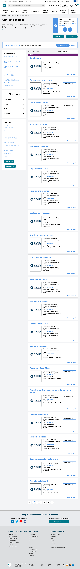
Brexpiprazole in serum (40, 257)
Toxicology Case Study (40, 368)
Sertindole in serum (39, 301)
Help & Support (21, 1)
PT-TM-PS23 (54, 83)
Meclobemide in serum (40, 213)
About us (5, 1)
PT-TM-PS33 (54, 260)
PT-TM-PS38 (54, 216)
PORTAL (57, 37)
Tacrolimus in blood (39, 414)
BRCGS (31, 547)
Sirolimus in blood (38, 437)
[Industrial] (8, 545)
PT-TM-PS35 (54, 304)
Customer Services (55, 534)
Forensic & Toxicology (14, 542)
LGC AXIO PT (50, 66)
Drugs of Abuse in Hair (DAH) (10, 57)
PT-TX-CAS (54, 371)
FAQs (5, 156)
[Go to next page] (52, 502)
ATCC (30, 545)
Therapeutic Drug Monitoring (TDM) (9, 75)
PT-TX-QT (53, 395)
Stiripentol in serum (39, 146)
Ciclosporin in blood (39, 102)
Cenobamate (35, 58)
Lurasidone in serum (39, 324)
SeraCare (31, 543)
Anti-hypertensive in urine (42, 235)
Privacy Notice (41, 564)
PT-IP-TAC (53, 417)
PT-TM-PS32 (54, 349)
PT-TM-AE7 (53, 127)
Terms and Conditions (31, 564)
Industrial (11, 544)
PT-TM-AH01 (54, 238)
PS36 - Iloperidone (38, 279)
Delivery (53, 543)
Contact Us (53, 536)
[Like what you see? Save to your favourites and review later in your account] (71, 5)
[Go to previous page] (29, 502)
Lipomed (31, 555)
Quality (9, 1)
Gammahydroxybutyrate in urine (45, 459)
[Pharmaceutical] (8, 536)
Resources (14, 1)
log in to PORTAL (9, 142)
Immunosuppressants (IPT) (12, 71)
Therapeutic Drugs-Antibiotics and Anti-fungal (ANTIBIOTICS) (12, 80)
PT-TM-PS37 (54, 194)
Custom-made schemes (11, 134)
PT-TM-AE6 (53, 149)
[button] (14, 100)
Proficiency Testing (13, 15)
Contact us (28, 1)
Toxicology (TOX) (9, 85)
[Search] (43, 6)
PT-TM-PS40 (54, 171)
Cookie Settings (58, 564)
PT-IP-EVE (53, 484)
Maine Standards (33, 541)
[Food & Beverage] (8, 538)
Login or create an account (12, 45)
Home (4, 15)
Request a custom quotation (58, 547)
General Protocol (9, 150)
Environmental (12, 540)
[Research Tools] (8, 534)
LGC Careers (32, 538)
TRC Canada (32, 553)
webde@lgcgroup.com (66, 1)
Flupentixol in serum (39, 169)
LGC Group (32, 534)
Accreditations (8, 153)
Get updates (58, 522)
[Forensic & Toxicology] (8, 543)
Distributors (54, 541)
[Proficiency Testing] (8, 547)
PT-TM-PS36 (54, 282)
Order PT (72, 37)
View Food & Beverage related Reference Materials (12, 138)
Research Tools (12, 534)
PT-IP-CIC (53, 105)
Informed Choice (33, 549)
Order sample (71, 74)
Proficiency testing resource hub (12, 146)
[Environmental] (8, 541)
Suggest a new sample (10, 131)
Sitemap (53, 545)
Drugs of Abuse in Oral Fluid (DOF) (12, 62)
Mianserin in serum (38, 346)
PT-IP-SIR (53, 440)
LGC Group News (33, 536)
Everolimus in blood (39, 481)
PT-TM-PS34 (54, 326)
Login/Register (62, 45)
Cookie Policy (49, 564)
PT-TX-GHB (54, 462)
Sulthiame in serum (38, 124)
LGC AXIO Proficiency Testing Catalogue (10, 126)
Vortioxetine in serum (39, 191)
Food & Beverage (13, 538)
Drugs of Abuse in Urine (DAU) (11, 67)
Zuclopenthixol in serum (41, 80)
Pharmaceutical (13, 536)
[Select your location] (75, 1)
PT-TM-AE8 (53, 61)
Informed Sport (33, 551)
